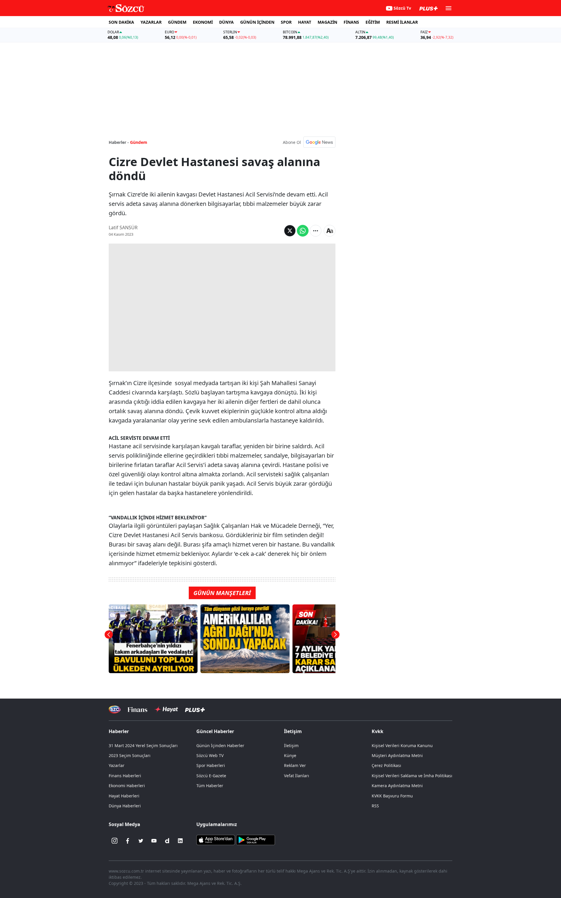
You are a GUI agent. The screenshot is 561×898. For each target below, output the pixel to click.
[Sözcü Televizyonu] (115, 709)
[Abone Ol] (319, 142)
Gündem (138, 142)
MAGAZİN (327, 22)
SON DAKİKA (121, 22)
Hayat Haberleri (124, 796)
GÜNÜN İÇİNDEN (257, 22)
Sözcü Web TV (210, 755)
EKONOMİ (203, 22)
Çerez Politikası (386, 765)
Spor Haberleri (210, 765)
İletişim (291, 745)
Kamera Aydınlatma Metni (397, 785)
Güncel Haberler (215, 731)
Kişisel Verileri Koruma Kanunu (402, 745)
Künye (290, 755)
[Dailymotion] (167, 841)
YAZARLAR (151, 22)
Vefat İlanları (296, 775)
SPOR (286, 22)
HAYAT (304, 22)
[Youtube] (154, 841)
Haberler (119, 731)
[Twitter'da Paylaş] (290, 231)
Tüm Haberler (209, 785)
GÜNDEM (177, 22)
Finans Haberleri (125, 775)
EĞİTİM (373, 22)
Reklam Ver (295, 765)
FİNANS (351, 22)
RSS (375, 806)
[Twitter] (141, 841)
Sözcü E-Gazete (211, 775)
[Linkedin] (180, 841)
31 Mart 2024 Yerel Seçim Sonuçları (143, 745)
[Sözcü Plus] (195, 709)
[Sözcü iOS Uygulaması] (215, 839)
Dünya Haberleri (125, 806)
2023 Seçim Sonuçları (129, 755)
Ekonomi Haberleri (127, 785)
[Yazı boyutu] (329, 231)
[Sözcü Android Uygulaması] (255, 839)
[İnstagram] (114, 841)
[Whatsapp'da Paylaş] (303, 231)
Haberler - (119, 142)
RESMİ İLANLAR (402, 22)
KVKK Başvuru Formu (392, 796)
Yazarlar (116, 765)
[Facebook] (128, 841)
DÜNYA (226, 22)
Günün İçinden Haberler (220, 745)
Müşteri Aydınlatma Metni (397, 755)
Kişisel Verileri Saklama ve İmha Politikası (412, 775)
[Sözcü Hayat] (166, 709)
